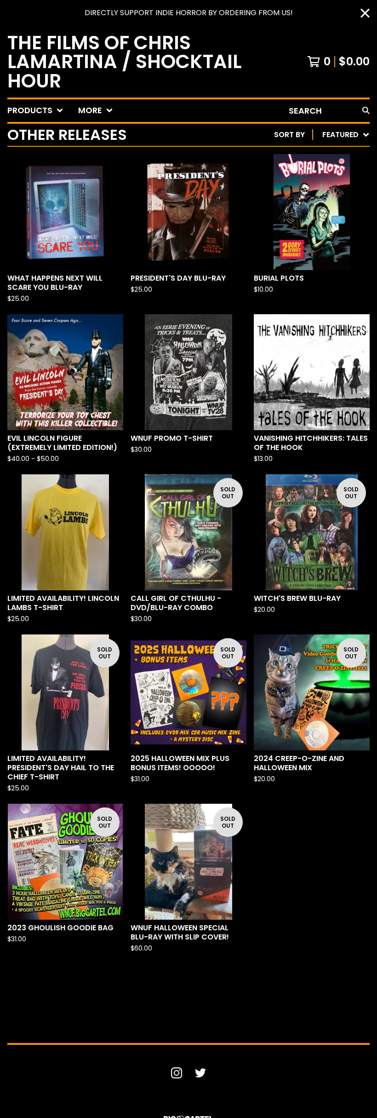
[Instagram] (176, 1073)
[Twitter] (200, 1073)
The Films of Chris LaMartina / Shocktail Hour (124, 61)
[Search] (366, 110)
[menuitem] (35, 110)
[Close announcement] (365, 13)
